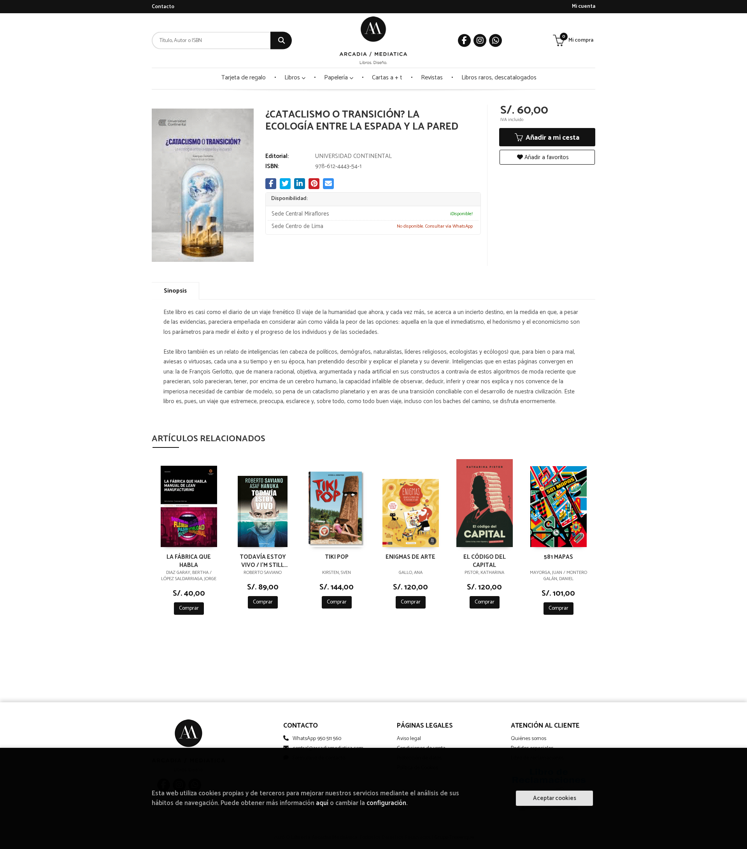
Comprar (189, 608)
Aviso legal (409, 738)
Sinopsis (175, 291)
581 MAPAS (558, 557)
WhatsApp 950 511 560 (317, 738)
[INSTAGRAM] (479, 40)
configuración (386, 803)
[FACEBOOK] (464, 40)
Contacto (163, 7)
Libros (293, 77)
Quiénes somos (528, 738)
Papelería (336, 77)
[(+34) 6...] (495, 40)
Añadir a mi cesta (551, 138)
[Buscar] (281, 40)
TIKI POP (337, 557)
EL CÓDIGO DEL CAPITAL (484, 560)
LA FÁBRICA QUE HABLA (189, 560)
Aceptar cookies (554, 798)
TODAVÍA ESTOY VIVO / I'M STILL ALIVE (263, 560)
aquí (322, 803)
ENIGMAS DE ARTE (410, 557)
